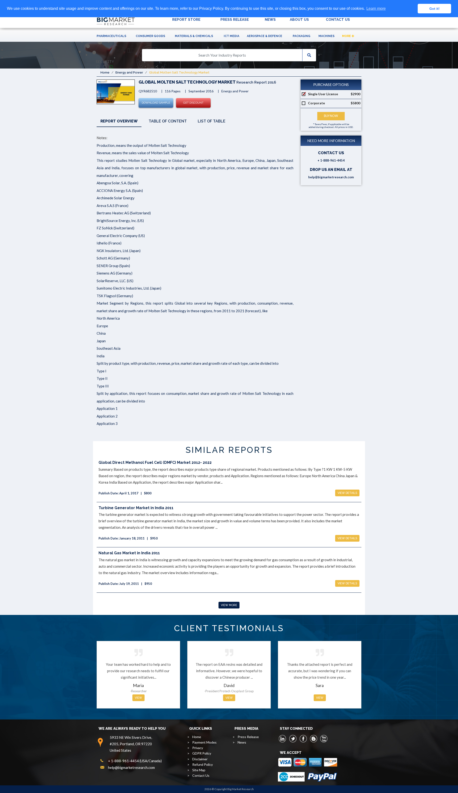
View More (229, 605)
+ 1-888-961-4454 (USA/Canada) (135, 761)
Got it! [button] (434, 9)
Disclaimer (200, 759)
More (347, 36)
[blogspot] (313, 738)
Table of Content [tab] (168, 121)
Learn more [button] (376, 8)
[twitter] (293, 738)
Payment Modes (204, 742)
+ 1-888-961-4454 (331, 160)
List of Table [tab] (211, 121)
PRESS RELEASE (234, 19)
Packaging (301, 36)
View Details (347, 493)
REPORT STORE (186, 19)
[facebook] (303, 738)
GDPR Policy (201, 753)
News (242, 742)
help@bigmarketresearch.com (331, 177)
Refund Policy (202, 764)
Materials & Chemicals (194, 36)
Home (104, 72)
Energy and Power (129, 72)
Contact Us (200, 775)
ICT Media (231, 36)
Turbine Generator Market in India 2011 (136, 508)
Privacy (197, 748)
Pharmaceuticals (111, 36)
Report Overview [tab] (119, 121)
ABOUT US (299, 19)
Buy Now (331, 116)
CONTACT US (338, 19)
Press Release (248, 737)
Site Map (198, 770)
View (138, 697)
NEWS (270, 19)
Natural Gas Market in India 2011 (129, 553)
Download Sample (156, 102)
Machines (326, 36)
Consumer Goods (150, 36)
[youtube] (324, 738)
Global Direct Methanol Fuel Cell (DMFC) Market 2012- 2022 (155, 462)
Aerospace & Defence (264, 36)
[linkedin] (282, 738)
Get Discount (193, 102)
